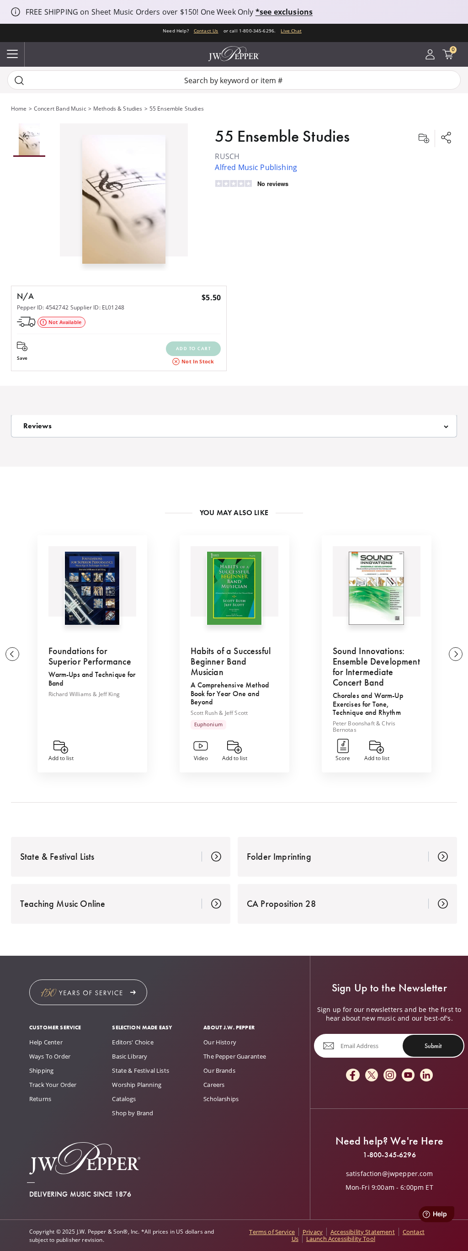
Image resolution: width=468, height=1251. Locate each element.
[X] (371, 1076)
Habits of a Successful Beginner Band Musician (231, 661)
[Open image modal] (124, 202)
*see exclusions (284, 12)
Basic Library (129, 1056)
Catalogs (124, 1099)
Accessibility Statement (362, 1232)
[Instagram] (389, 1076)
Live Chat (291, 31)
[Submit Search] (19, 80)
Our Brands (219, 1070)
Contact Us (206, 31)
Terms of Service (272, 1232)
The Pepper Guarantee (234, 1056)
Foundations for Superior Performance (89, 656)
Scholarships (221, 1099)
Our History (219, 1042)
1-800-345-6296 (389, 1155)
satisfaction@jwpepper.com (389, 1173)
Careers (213, 1085)
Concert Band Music (60, 108)
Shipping (41, 1070)
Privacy (313, 1232)
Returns (40, 1099)
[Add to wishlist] (424, 138)
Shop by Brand (132, 1113)
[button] (124, 197)
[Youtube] (408, 1076)
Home (19, 108)
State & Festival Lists (140, 1070)
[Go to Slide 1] (29, 140)
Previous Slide (12, 654)
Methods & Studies (118, 108)
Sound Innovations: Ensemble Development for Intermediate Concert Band (376, 666)
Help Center (46, 1042)
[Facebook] (353, 1076)
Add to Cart (193, 348)
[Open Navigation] (12, 54)
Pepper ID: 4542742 (43, 307)
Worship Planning (136, 1085)
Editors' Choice (132, 1042)
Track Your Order (53, 1085)
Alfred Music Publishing (256, 167)
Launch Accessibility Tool (340, 1239)
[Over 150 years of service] (88, 992)
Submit (433, 1046)
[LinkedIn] (426, 1076)
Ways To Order (49, 1056)
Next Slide (456, 654)
